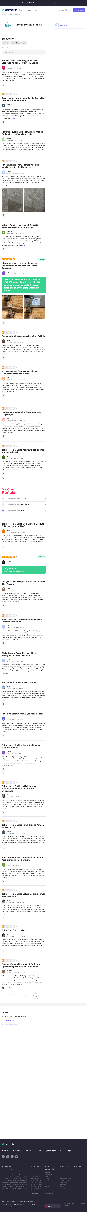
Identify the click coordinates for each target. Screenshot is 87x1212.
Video (36, 10)
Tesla (61, 1176)
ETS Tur (47, 1187)
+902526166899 (10, 1020)
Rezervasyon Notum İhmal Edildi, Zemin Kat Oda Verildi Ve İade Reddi (23, 99)
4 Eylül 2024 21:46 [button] (11, 796)
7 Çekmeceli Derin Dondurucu (79, 1170)
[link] (3, 399)
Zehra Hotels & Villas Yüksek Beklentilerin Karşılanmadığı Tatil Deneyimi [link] (22, 858)
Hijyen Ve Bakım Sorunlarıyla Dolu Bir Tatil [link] (22, 714)
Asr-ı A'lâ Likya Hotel (36, 1174)
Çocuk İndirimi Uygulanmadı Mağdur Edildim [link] (23, 336)
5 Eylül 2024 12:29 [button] (11, 753)
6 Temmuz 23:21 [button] (10, 106)
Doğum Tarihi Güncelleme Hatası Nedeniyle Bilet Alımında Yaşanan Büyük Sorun (14, 1186)
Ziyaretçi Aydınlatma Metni (26, 1201)
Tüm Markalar (34, 1191)
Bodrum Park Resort (36, 1188)
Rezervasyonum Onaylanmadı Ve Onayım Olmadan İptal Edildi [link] (22, 620)
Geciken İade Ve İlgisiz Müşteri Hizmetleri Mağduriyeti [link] (22, 413)
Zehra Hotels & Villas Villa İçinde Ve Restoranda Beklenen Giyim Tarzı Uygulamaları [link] (19, 788)
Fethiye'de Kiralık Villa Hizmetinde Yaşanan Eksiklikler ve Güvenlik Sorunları (23, 133)
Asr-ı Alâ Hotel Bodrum (36, 1184)
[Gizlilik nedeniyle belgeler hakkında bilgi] (3, 84)
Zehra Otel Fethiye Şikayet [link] (14, 930)
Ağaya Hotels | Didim (65, 1178)
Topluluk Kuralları (19, 1204)
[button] (9, 94)
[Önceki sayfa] (11, 996)
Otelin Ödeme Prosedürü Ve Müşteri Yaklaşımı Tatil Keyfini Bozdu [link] (19, 654)
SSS (61, 1150)
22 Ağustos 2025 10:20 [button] (12, 233)
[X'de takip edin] (3, 1156)
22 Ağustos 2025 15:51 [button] (12, 173)
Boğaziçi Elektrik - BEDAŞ (65, 1180)
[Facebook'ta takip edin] (12, 1156)
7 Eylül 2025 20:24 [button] (11, 140)
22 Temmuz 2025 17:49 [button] (12, 420)
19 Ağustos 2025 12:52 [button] (12, 342)
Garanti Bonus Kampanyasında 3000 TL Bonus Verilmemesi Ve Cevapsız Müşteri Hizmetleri (14, 1176)
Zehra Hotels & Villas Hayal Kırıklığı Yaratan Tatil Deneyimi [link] (23, 826)
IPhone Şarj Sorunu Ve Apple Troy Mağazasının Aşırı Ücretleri (14, 1180)
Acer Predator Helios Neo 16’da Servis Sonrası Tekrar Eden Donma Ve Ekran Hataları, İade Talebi (14, 1170)
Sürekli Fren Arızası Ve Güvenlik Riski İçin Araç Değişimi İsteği (14, 1172)
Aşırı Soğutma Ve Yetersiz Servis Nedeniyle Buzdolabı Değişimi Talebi (14, 1188)
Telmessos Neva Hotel (36, 1186)
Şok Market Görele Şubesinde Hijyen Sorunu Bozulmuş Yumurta (14, 1174)
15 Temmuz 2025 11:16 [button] (12, 458)
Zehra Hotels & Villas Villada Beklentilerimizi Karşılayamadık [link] (23, 895)
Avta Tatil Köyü (35, 1178)
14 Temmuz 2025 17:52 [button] (12, 532)
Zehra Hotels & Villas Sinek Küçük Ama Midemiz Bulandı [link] (21, 746)
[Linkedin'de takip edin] (16, 1156)
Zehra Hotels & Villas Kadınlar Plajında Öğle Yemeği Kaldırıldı (23, 451)
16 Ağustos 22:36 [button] (11, 68)
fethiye (5, 43)
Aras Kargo (48, 1180)
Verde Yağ (62, 1188)
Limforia (62, 1186)
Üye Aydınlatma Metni (8, 1201)
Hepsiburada (48, 1174)
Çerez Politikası (31, 1204)
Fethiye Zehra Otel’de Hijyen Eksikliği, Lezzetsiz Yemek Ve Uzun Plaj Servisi (20, 61)
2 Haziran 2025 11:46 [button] (12, 688)
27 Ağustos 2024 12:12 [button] (12, 902)
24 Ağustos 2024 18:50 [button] (12, 936)
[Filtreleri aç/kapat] (44, 47)
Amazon (47, 1191)
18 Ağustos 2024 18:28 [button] (12, 972)
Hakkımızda (5, 1150)
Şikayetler (21, 10)
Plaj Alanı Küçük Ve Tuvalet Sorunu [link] (19, 682)
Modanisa (47, 1172)
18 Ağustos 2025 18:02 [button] (12, 379)
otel (24, 43)
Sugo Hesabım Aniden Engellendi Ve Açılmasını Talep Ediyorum (14, 1178)
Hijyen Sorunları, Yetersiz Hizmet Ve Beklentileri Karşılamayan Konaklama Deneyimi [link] (19, 265)
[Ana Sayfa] (9, 10)
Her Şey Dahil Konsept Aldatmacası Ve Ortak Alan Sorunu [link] (23, 582)
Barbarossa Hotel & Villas (36, 1170)
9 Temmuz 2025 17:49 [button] (12, 563)
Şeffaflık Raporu (51, 1150)
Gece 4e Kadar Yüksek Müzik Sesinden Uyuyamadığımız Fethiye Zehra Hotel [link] (21, 965)
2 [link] (25, 996)
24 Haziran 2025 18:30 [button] (12, 627)
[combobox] (24, 52)
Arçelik (47, 1176)
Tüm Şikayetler (6, 1191)
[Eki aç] (12, 200)
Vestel (47, 1178)
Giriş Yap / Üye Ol (64, 10)
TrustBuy (66, 1205)
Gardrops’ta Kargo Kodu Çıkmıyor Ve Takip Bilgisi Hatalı (14, 1184)
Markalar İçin (17, 1150)
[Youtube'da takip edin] (7, 1156)
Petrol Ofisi (63, 1174)
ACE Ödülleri (29, 1150)
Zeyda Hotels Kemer (36, 1176)
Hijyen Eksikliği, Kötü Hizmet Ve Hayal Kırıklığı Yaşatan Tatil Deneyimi (20, 166)
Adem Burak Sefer (65, 1184)
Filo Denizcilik (63, 1182)
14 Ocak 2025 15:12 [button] (11, 719)
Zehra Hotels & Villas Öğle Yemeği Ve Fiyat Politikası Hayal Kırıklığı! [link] (23, 525)
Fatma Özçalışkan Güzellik (65, 1170)
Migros (47, 1183)
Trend (29, 10)
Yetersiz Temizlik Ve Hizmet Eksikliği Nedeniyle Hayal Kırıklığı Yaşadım (20, 226)
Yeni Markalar (34, 1193)
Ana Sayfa (4, 14)
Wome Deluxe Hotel (36, 1180)
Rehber (40, 1150)
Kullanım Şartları (6, 1204)
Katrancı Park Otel (35, 1172)
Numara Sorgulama (50, 1185)
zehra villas (15, 43)
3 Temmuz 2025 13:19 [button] (12, 590)
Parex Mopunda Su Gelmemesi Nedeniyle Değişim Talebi (14, 1182)
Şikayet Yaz (80, 10)
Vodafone (47, 1189)
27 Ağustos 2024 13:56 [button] (12, 865)
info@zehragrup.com (11, 1024)
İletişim (69, 1150)
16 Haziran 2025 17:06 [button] (12, 661)
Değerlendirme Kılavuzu (9, 1207)
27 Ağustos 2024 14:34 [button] (12, 833)
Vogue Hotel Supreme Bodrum (36, 1182)
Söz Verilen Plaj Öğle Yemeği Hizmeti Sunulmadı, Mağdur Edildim (20, 372)
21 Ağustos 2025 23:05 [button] (12, 274)
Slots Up (62, 1172)
